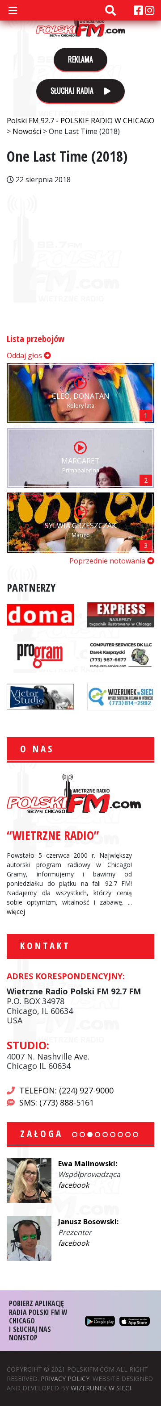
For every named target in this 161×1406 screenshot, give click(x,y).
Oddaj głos (25, 355)
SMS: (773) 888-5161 (56, 1102)
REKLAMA (80, 59)
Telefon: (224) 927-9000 (66, 1090)
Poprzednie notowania (108, 561)
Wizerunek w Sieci (101, 1388)
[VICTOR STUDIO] (40, 696)
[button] (74, 1134)
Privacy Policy (65, 1378)
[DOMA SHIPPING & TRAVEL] (40, 614)
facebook (73, 1185)
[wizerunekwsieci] (120, 696)
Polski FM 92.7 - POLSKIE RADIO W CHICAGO (80, 23)
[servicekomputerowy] (120, 655)
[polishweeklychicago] (40, 655)
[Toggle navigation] (12, 10)
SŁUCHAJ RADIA (73, 90)
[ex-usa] (120, 614)
